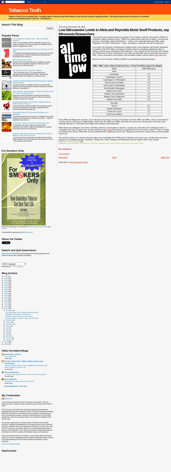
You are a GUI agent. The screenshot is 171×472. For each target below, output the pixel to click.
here (117, 39)
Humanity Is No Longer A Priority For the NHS (19, 381)
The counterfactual (12, 372)
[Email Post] (81, 141)
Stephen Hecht (115, 143)
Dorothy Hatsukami (73, 143)
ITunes (4, 229)
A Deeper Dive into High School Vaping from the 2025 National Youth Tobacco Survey (32, 134)
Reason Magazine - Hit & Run (16, 386)
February (9, 338)
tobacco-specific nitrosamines (130, 143)
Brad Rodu (8, 399)
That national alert (10, 356)
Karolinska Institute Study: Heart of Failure (19, 316)
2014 (6, 302)
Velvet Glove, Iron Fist (13, 354)
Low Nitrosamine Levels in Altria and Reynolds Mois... (22, 312)
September (9, 324)
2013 (6, 304)
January (8, 340)
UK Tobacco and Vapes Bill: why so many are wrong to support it (25, 374)
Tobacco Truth (25, 10)
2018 (6, 293)
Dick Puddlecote (11, 379)
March (8, 336)
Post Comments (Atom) (78, 162)
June (7, 330)
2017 (6, 295)
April (7, 334)
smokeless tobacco (104, 143)
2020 (6, 289)
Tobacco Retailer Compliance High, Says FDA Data (21, 318)
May (7, 332)
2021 (6, 287)
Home (114, 157)
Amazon (30, 227)
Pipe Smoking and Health (22, 60)
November (9, 320)
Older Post (165, 157)
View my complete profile (11, 444)
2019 (6, 291)
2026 (6, 276)
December (9, 310)
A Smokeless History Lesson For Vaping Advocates (31, 123)
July (7, 328)
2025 (6, 278)
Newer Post (63, 157)
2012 (6, 306)
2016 (6, 298)
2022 (6, 285)
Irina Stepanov (84, 143)
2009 (6, 344)
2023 (6, 283)
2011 (6, 308)
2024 (6, 281)
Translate (19, 266)
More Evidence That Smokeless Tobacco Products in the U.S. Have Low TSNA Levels (33, 92)
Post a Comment (64, 154)
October (8, 322)
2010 (6, 342)
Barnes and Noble (40, 227)
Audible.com (28, 232)
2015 (6, 300)
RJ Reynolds (93, 143)
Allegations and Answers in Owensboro (18, 314)
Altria (65, 143)
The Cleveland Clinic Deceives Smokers (27, 70)
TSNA (141, 143)
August (8, 326)
